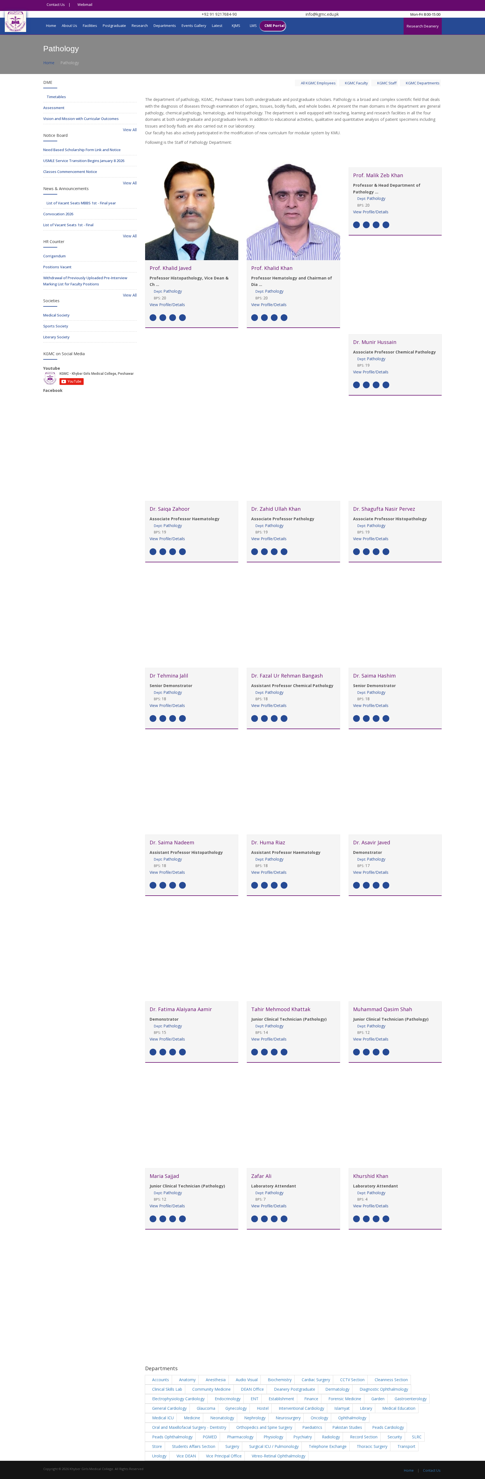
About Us (69, 25)
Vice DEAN (185, 1456)
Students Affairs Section (193, 1446)
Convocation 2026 (58, 213)
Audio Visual (246, 1379)
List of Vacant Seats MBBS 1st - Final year (81, 202)
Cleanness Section (391, 1379)
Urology (158, 1456)
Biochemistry (279, 1379)
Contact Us (55, 4)
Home (51, 25)
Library (365, 1408)
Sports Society (55, 326)
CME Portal (274, 25)
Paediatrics (311, 1427)
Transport (405, 1446)
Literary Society (56, 336)
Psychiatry (302, 1436)
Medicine (191, 1417)
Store (156, 1446)
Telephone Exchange (327, 1446)
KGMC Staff (386, 82)
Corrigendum (54, 255)
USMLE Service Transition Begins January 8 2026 (83, 160)
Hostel (262, 1408)
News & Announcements (66, 188)
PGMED (209, 1436)
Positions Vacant (57, 266)
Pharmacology (239, 1436)
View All (129, 129)
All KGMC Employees (318, 82)
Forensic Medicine (344, 1398)
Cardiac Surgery (315, 1379)
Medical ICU (162, 1417)
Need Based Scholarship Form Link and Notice (82, 149)
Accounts (160, 1379)
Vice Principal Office (223, 1456)
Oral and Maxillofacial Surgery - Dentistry (188, 1427)
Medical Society (56, 315)
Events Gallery (194, 25)
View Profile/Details (167, 304)
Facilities (90, 25)
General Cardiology (169, 1408)
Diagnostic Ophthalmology (383, 1389)
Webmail (84, 4)
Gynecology (235, 1408)
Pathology (168, 291)
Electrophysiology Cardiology (178, 1398)
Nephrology (254, 1417)
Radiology (330, 1436)
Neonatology (221, 1417)
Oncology (319, 1417)
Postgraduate (114, 25)
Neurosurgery (287, 1417)
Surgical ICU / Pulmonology (273, 1446)
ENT (254, 1398)
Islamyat (341, 1408)
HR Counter (53, 241)
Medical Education (398, 1408)
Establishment (280, 1398)
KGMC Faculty (356, 82)
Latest (217, 25)
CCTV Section (352, 1379)
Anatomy (187, 1379)
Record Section (363, 1436)
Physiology (272, 1436)
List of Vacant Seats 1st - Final (68, 224)
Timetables (56, 96)
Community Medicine (211, 1389)
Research (140, 25)
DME (47, 82)
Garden (377, 1398)
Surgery (231, 1446)
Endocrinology (227, 1398)
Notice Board (55, 135)
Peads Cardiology (387, 1427)
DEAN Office (252, 1389)
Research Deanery (423, 26)
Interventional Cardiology (301, 1408)
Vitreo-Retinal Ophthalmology (278, 1456)
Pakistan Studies (346, 1427)
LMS (253, 25)
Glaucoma (205, 1408)
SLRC (416, 1436)
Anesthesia (215, 1379)
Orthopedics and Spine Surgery (263, 1427)
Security (394, 1436)
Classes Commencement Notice (70, 171)
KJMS (236, 25)
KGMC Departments (422, 82)
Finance (310, 1398)
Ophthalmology (351, 1417)
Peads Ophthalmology (172, 1436)
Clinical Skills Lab (166, 1389)
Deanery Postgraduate (294, 1389)
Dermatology (336, 1389)
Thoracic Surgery (371, 1446)
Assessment (54, 107)
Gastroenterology (410, 1398)
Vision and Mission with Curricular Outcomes (81, 118)
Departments (165, 25)
